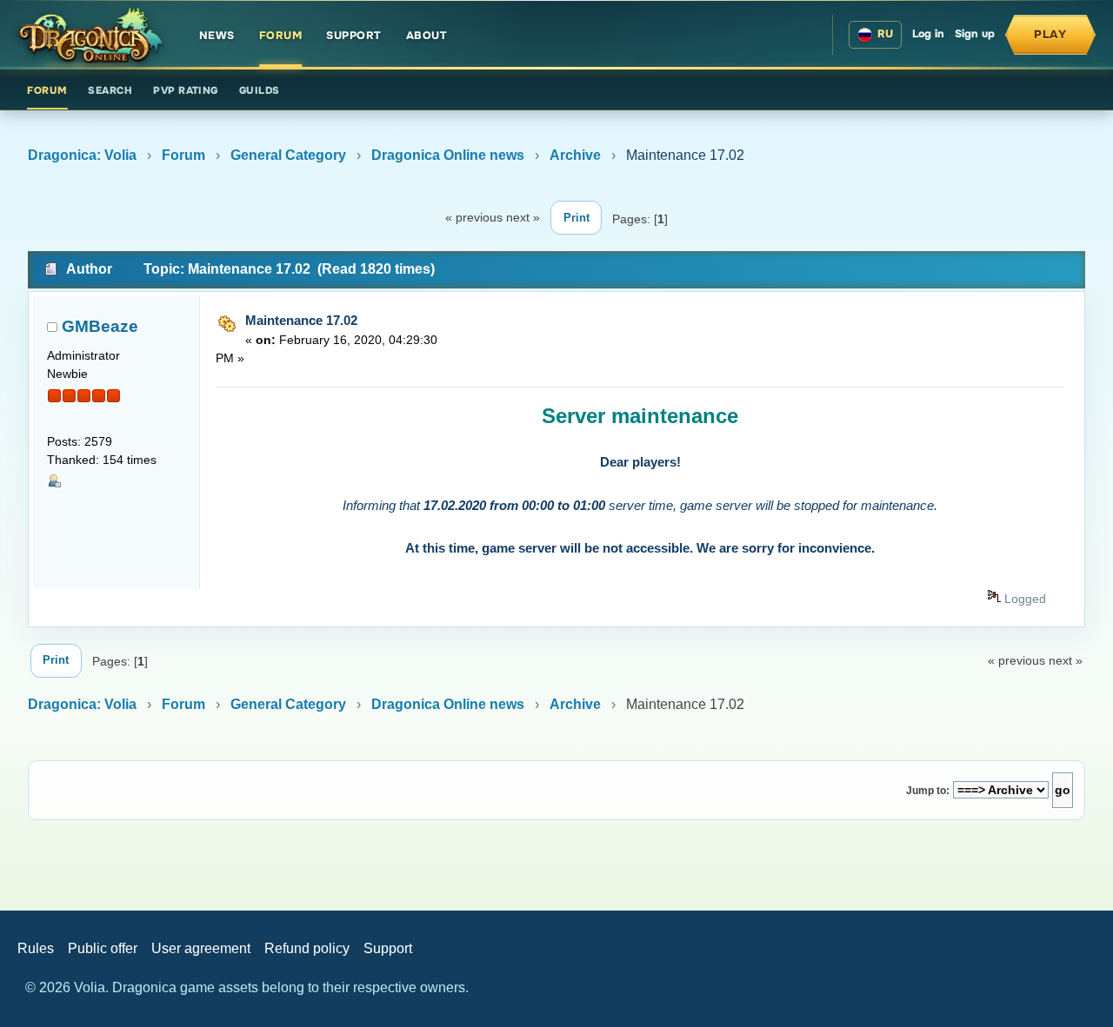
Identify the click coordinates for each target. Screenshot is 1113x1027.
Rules (35, 948)
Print (576, 217)
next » (523, 217)
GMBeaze (100, 326)
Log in (928, 34)
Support (354, 36)
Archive (575, 155)
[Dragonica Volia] (90, 35)
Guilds (259, 90)
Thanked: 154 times (102, 460)
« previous (474, 217)
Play (1050, 34)
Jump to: (928, 791)
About (427, 36)
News (217, 36)
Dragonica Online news (447, 155)
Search (110, 90)
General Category (288, 155)
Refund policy (307, 948)
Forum (281, 36)
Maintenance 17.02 (301, 320)
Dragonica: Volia (82, 155)
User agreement (200, 948)
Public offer (102, 948)
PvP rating (185, 90)
